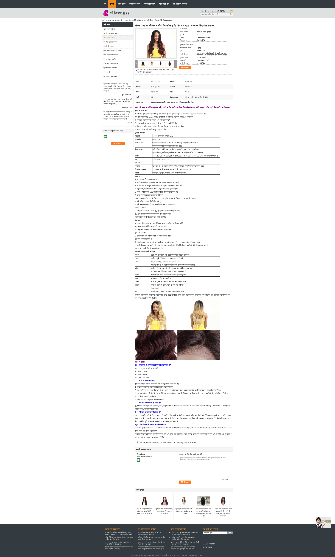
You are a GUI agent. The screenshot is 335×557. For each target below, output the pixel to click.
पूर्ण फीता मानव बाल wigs (111, 33)
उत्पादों (112, 4)
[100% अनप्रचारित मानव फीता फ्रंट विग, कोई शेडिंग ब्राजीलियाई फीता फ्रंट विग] (144, 501)
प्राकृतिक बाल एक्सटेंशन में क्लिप (113, 51)
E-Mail (205, 544)
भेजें (230, 533)
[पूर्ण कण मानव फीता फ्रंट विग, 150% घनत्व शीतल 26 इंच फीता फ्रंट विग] (164, 501)
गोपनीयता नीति (135, 555)
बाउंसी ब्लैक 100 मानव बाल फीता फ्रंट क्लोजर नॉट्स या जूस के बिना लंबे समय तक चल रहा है (151, 548)
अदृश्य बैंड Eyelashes (110, 76)
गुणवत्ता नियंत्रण (149, 4)
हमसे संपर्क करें (164, 4)
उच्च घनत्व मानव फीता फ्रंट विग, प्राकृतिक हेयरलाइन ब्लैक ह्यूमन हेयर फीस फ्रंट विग (203, 512)
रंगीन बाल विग (107, 72)
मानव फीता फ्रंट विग (117, 20)
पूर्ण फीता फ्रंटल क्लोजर (110, 42)
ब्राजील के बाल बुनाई (109, 46)
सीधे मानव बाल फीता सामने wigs (149, 443)
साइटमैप (212, 544)
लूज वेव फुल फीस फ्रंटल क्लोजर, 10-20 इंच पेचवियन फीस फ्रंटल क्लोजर (150, 533)
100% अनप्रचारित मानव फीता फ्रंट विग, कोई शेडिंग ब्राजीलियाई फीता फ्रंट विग (144, 511)
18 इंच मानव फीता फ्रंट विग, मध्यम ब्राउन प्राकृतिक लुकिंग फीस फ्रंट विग (183, 538)
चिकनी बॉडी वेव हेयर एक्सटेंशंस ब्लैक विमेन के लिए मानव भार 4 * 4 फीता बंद (119, 548)
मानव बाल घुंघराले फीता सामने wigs (186, 443)
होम (103, 20)
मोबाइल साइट (208, 547)
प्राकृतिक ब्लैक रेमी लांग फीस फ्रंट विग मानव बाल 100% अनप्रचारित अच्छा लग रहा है (185, 533)
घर (105, 4)
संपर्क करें (186, 67)
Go (231, 14)
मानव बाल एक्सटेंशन (109, 29)
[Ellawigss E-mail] (138, 460)
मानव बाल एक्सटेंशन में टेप (111, 55)
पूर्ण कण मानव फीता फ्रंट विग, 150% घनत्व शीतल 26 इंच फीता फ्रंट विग (164, 511)
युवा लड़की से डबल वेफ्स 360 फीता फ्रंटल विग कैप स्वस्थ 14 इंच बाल (183, 511)
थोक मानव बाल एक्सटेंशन (111, 63)
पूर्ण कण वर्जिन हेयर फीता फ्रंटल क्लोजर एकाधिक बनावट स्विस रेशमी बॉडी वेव (151, 538)
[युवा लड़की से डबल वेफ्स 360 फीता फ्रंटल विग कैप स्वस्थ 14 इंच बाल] (184, 501)
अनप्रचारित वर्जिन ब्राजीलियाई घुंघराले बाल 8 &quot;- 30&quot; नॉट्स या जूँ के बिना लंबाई (118, 533)
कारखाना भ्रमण (134, 4)
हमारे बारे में (121, 4)
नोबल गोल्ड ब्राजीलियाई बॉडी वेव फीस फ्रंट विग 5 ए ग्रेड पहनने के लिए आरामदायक (185, 543)
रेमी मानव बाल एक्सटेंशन (110, 59)
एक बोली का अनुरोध (180, 4)
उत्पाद (108, 20)
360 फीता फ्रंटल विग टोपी (167, 443)
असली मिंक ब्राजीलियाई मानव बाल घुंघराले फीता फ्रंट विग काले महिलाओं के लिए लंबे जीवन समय (223, 512)
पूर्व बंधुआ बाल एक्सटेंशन (110, 68)
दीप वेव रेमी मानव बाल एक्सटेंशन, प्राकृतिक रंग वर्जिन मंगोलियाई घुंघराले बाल (118, 543)
